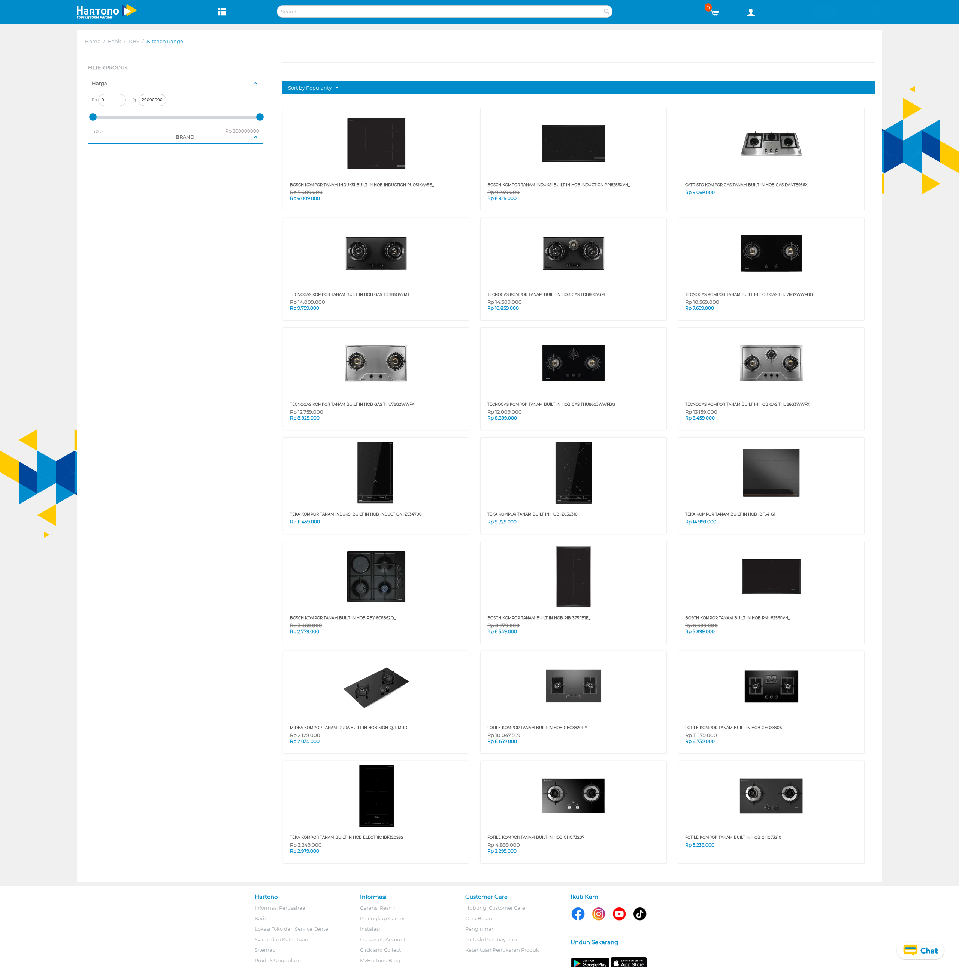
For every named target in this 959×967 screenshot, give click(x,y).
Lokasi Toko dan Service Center (292, 929)
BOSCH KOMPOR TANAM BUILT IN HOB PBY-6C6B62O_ (343, 618)
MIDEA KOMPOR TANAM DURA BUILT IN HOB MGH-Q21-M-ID (348, 727)
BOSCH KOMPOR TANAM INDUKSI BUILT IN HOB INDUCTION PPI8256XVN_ (558, 184)
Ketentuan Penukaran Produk (502, 950)
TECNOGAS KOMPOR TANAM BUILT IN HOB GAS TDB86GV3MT (547, 294)
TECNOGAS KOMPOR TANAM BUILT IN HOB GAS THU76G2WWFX (352, 404)
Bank (114, 41)
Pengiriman (480, 929)
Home (92, 41)
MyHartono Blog (380, 960)
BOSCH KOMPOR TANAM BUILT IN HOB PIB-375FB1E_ (538, 618)
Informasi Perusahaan (282, 908)
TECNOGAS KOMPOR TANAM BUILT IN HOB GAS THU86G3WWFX (747, 404)
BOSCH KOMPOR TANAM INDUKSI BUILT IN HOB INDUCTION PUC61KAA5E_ (362, 184)
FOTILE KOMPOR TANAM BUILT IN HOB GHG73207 (535, 837)
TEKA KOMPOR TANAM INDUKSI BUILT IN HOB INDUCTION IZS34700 (356, 514)
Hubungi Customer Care (495, 908)
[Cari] (607, 12)
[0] (717, 11)
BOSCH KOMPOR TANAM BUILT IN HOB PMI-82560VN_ (737, 618)
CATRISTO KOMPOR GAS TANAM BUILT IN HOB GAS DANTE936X (746, 184)
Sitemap (265, 950)
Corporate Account (383, 939)
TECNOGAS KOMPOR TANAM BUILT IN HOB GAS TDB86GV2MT (350, 294)
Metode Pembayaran (491, 939)
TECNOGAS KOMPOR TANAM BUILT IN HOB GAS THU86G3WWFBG (551, 404)
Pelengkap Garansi (383, 918)
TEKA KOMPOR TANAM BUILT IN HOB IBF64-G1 (730, 514)
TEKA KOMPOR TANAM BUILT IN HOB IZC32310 (532, 514)
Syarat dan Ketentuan (281, 939)
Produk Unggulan (277, 960)
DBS (133, 41)
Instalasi (370, 929)
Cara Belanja (481, 918)
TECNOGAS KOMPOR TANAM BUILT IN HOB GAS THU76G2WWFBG (749, 294)
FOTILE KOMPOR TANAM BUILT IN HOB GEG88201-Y (537, 727)
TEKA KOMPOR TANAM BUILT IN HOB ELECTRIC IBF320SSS (346, 837)
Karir (260, 918)
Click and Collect (380, 950)
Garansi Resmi (377, 908)
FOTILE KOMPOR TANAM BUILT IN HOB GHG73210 (733, 837)
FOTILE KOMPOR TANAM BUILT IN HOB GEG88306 (733, 727)
